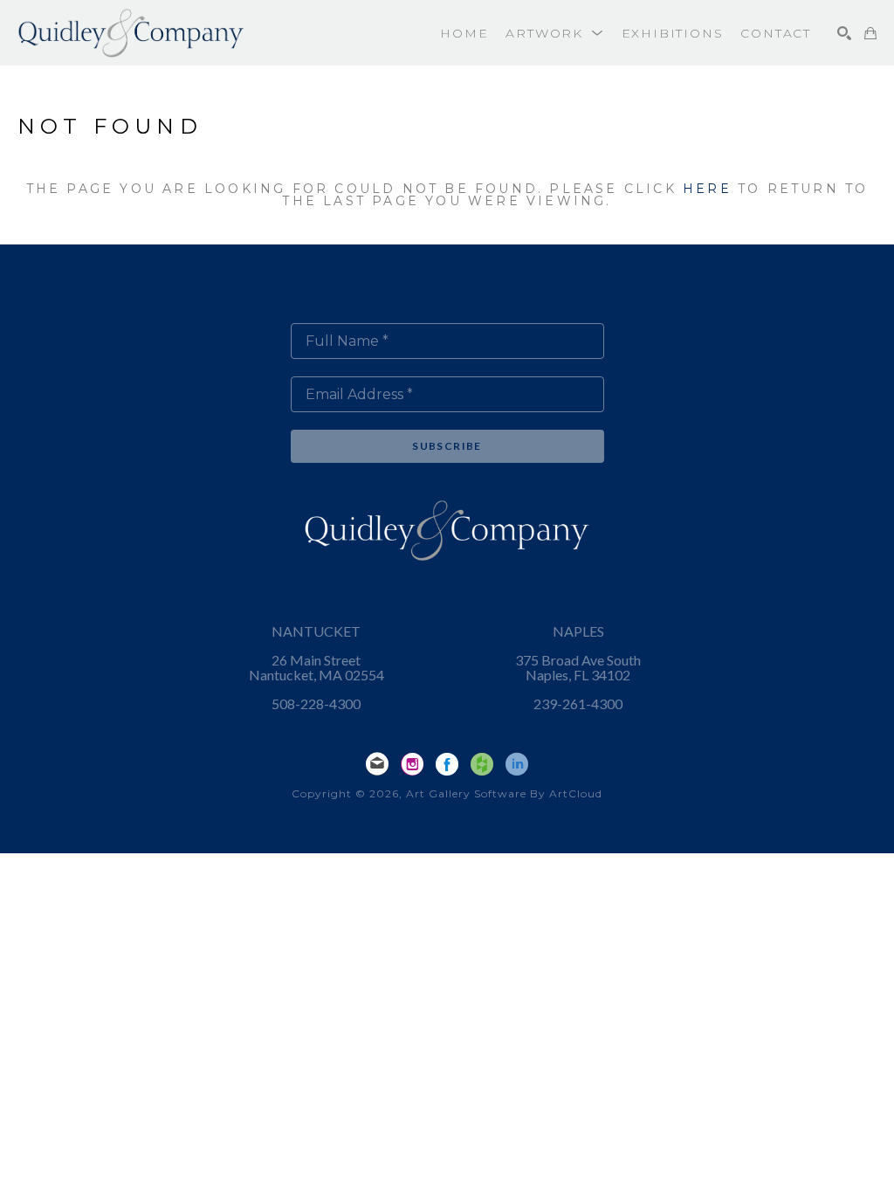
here (707, 189)
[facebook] (447, 764)
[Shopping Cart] (870, 33)
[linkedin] (516, 764)
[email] (377, 764)
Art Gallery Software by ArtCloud (504, 793)
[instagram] (412, 764)
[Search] (844, 33)
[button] (554, 33)
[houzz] (482, 764)
